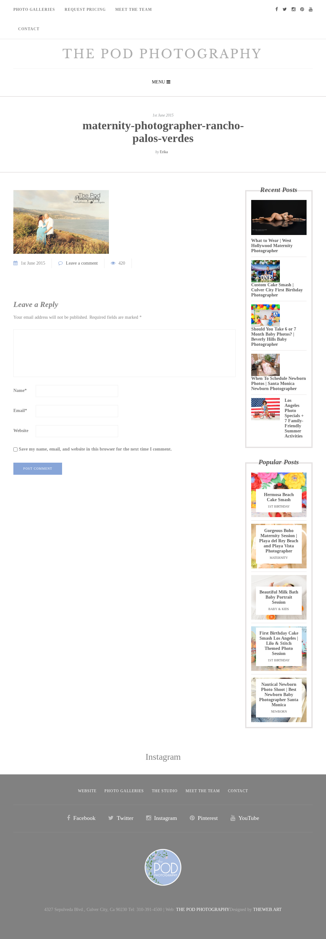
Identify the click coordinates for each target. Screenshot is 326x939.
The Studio (165, 791)
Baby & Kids (278, 609)
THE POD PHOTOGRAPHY (203, 909)
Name (20, 390)
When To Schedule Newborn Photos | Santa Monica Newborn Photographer (278, 383)
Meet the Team (203, 791)
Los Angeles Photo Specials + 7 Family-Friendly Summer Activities (294, 418)
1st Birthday (279, 506)
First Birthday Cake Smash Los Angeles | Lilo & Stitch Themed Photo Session (278, 643)
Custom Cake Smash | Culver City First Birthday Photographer (277, 289)
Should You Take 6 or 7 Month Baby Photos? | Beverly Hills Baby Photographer (273, 337)
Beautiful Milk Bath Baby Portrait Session (278, 597)
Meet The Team (133, 9)
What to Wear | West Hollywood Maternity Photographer (272, 245)
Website (20, 430)
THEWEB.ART (267, 909)
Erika (164, 152)
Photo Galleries (34, 9)
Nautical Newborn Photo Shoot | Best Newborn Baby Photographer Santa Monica (278, 694)
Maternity (279, 557)
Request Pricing (85, 9)
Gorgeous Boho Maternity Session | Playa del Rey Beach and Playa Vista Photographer (278, 540)
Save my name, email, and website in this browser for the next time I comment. (95, 449)
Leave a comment (82, 263)
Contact (28, 29)
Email (20, 410)
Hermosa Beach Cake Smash (279, 497)
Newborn (279, 711)
